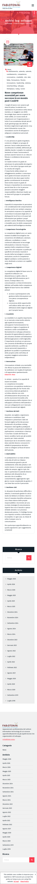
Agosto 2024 (11, 629)
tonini (23, 89)
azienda (22, 71)
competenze (22, 74)
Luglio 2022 (11, 656)
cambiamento (12, 74)
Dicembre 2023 (12, 640)
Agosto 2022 (11, 651)
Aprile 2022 (11, 662)
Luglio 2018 (11, 701)
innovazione (11, 83)
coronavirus (11, 77)
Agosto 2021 (11, 673)
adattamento (13, 71)
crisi (25, 77)
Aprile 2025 (11, 601)
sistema (28, 83)
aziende (28, 71)
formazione (15, 80)
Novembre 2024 (12, 617)
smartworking (12, 86)
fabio (8, 80)
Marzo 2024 (11, 634)
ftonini (23, 80)
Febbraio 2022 (12, 667)
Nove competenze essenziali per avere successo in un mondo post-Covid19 (16, 96)
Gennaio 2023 (12, 645)
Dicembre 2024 (12, 612)
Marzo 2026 (11, 590)
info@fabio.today (9, 739)
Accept (16, 881)
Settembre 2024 (12, 623)
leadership (20, 83)
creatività (19, 77)
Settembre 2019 (12, 695)
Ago (29, 64)
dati (29, 77)
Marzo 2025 (11, 606)
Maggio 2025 (11, 595)
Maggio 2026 (11, 579)
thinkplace (10, 89)
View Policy (24, 881)
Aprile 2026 (11, 584)
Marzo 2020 (11, 690)
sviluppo (21, 86)
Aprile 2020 (11, 684)
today (18, 89)
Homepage (8, 23)
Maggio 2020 (11, 678)
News (9, 69)
